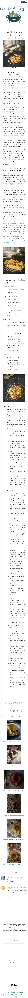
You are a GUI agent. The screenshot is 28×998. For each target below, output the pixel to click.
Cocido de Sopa (9, 994)
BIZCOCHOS (15, 702)
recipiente (13, 552)
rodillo (23, 599)
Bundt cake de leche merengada (14, 815)
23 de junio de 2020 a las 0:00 (17, 877)
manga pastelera (17, 488)
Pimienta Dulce (15, 226)
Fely (8, 878)
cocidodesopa (11, 887)
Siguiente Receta (14, 944)
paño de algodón (20, 613)
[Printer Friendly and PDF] (21, 711)
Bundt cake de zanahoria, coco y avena (15, 766)
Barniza (12, 638)
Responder (9, 883)
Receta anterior (14, 940)
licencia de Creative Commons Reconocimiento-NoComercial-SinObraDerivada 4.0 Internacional (14, 990)
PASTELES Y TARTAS (14, 703)
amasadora (13, 495)
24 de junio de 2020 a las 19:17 (16, 888)
